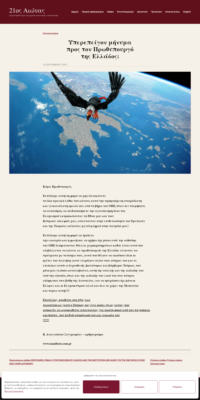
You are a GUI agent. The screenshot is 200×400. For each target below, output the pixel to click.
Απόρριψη (139, 387)
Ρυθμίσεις (177, 387)
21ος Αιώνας (27, 10)
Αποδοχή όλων (101, 387)
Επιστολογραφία (50, 33)
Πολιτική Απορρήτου (13, 391)
